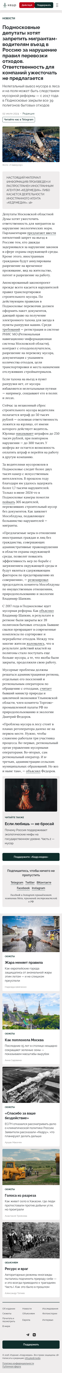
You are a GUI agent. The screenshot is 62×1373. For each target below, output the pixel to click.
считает (46, 688)
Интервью (47, 1320)
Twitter (30, 882)
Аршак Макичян (13, 1142)
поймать (8, 502)
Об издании (8, 1308)
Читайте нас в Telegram (18, 119)
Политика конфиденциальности (18, 1363)
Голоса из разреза (20, 1195)
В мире (6, 1326)
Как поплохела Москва (24, 1040)
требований (11, 329)
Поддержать (44, 5)
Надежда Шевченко (16, 987)
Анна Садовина (13, 1060)
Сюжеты (10, 956)
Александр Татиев (15, 1293)
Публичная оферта (11, 1366)
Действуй (27, 5)
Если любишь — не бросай (29, 823)
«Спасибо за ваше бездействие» (20, 1115)
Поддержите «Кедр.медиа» (31, 856)
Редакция (28, 113)
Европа (26, 1320)
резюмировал (38, 580)
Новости (8, 18)
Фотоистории (49, 1313)
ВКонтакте (44, 882)
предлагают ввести (41, 233)
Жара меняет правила (24, 962)
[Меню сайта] (57, 5)
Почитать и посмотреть (8, 1319)
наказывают (25, 433)
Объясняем (11, 1262)
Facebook (23, 888)
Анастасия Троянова (16, 1216)
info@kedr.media (32, 1358)
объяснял (46, 611)
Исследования (50, 1308)
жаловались (35, 644)
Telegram (17, 882)
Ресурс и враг (16, 1269)
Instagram (38, 888)
